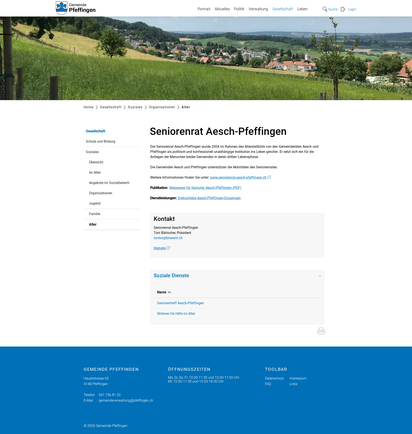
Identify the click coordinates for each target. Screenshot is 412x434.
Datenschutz (274, 378)
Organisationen (100, 193)
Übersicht (96, 162)
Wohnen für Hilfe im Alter (176, 314)
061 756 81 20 (110, 395)
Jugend (94, 203)
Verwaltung (258, 9)
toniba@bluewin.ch (168, 238)
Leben (302, 9)
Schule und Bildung (100, 141)
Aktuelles (222, 9)
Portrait (204, 9)
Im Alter (95, 172)
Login (352, 9)
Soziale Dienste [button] (171, 276)
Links (293, 384)
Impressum (297, 378)
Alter (103, 224)
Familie (94, 214)
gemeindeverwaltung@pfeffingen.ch (126, 400)
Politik (239, 9)
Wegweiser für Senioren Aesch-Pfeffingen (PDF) (205, 188)
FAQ (268, 384)
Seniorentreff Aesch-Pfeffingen (180, 303)
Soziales (92, 152)
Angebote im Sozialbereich (109, 183)
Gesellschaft (282, 9)
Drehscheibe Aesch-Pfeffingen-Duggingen (209, 198)
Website (162, 248)
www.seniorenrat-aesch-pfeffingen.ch (240, 177)
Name (161, 292)
